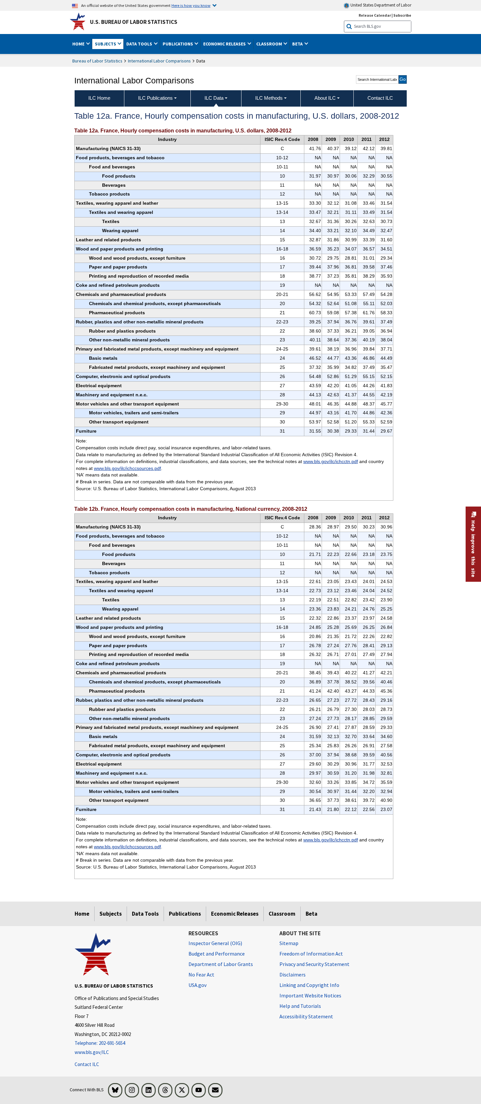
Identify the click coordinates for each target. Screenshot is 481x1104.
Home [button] (78, 44)
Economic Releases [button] (225, 44)
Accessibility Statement (306, 1016)
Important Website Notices (310, 995)
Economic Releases (234, 913)
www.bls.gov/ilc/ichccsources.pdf (127, 468)
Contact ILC (87, 1064)
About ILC (325, 98)
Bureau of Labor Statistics (97, 61)
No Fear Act (201, 974)
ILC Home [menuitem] (99, 98)
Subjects (110, 913)
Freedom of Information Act (311, 953)
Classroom (282, 913)
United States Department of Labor (380, 5)
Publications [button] (178, 44)
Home (82, 913)
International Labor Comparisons (159, 61)
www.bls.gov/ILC (92, 1052)
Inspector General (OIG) (215, 943)
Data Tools (145, 913)
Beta (311, 913)
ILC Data (214, 98)
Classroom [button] (269, 44)
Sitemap (288, 943)
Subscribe (402, 15)
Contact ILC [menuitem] (380, 98)
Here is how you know (190, 5)
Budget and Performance (216, 953)
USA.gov (197, 985)
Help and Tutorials (300, 1006)
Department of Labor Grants (220, 964)
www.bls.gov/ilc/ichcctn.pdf (330, 461)
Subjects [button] (106, 44)
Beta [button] (298, 44)
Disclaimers (292, 974)
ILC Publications (155, 98)
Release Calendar (375, 15)
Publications (185, 913)
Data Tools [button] (139, 44)
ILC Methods (269, 98)
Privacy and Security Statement (314, 964)
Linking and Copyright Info (309, 985)
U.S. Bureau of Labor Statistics (133, 22)
